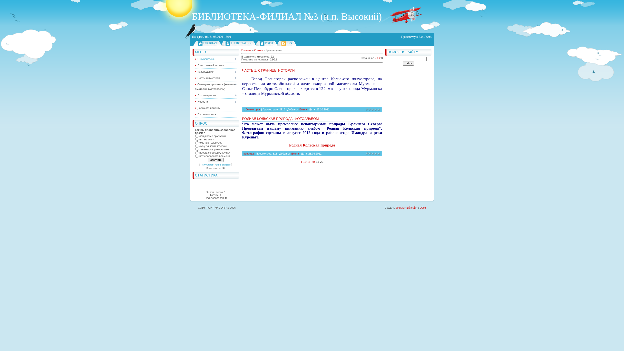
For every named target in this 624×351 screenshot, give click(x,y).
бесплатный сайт (406, 207)
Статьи (258, 50)
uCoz (423, 207)
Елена (303, 109)
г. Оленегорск (252, 109)
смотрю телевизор (210, 142)
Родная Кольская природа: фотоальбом (280, 119)
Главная (210, 43)
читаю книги (206, 139)
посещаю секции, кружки (214, 152)
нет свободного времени (214, 156)
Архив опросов (223, 165)
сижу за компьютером (213, 146)
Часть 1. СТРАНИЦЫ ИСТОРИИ (268, 70)
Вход (269, 43)
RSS (289, 43)
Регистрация (241, 43)
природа (249, 153)
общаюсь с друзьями (212, 136)
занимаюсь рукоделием (214, 149)
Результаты (207, 165)
